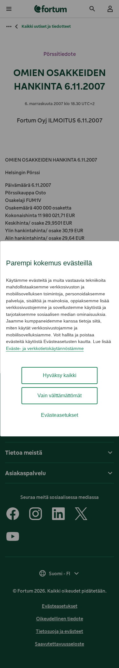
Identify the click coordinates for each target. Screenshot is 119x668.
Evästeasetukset (59, 415)
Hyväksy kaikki (59, 375)
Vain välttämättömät (59, 395)
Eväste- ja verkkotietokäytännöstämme (45, 348)
